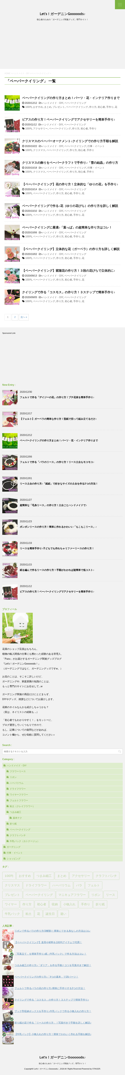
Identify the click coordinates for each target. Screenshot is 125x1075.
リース (110, 895)
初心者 (101, 107)
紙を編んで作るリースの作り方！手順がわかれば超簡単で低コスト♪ (57, 570)
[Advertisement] (62, 45)
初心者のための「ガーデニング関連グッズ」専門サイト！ (62, 1063)
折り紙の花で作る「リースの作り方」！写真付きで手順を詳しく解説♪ (52, 1022)
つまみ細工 (15, 812)
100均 (28, 107)
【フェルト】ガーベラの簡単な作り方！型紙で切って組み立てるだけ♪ (58, 419)
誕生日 (50, 914)
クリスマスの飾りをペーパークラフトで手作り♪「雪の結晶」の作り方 (70, 162)
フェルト (94, 885)
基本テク (17, 818)
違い (63, 914)
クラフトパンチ (18, 835)
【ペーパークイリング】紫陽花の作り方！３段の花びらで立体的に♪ (68, 270)
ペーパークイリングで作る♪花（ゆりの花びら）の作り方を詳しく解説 (70, 205)
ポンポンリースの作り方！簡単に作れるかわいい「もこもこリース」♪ (58, 526)
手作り (110, 107)
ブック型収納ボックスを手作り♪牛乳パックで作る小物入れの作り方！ (52, 1011)
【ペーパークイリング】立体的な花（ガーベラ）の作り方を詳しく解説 (71, 249)
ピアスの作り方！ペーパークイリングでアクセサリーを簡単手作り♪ (68, 119)
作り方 (92, 107)
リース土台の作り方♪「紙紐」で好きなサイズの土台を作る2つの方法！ (59, 483)
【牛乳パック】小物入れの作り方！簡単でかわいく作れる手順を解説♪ (52, 1034)
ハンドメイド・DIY (52, 103)
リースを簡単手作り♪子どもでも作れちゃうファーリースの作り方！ (57, 548)
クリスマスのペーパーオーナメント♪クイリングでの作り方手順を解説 (70, 141)
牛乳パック (12, 914)
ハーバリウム (16, 783)
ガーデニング (13, 847)
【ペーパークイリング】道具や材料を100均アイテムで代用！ (48, 942)
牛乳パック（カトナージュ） (24, 841)
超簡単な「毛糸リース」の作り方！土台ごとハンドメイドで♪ (53, 505)
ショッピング (13, 858)
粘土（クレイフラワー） (22, 806)
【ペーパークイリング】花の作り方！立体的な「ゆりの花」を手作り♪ (70, 184)
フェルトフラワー (19, 800)
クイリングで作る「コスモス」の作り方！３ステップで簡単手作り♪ (68, 292)
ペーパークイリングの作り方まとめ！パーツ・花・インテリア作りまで (71, 98)
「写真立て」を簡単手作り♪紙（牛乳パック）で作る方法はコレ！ (50, 954)
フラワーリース (18, 771)
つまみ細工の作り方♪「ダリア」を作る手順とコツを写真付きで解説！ (52, 965)
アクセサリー (40, 128)
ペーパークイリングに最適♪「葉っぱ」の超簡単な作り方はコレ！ (67, 227)
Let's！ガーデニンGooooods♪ (62, 14)
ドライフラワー (18, 788)
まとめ (47, 107)
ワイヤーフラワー (19, 794)
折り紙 (13, 823)
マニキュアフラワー (72, 895)
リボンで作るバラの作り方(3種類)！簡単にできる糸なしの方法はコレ (52, 931)
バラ (79, 885)
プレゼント (59, 107)
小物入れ (69, 904)
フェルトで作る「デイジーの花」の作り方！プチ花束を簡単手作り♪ (57, 397)
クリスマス (39, 150)
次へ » (24, 317)
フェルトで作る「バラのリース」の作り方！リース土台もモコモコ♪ (57, 462)
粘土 (28, 914)
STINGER (96, 1069)
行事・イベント (96, 146)
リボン (13, 777)
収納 (55, 904)
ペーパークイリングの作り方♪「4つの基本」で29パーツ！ (46, 976)
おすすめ (38, 107)
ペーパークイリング (75, 103)
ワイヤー (11, 904)
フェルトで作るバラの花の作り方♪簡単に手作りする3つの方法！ (49, 988)
